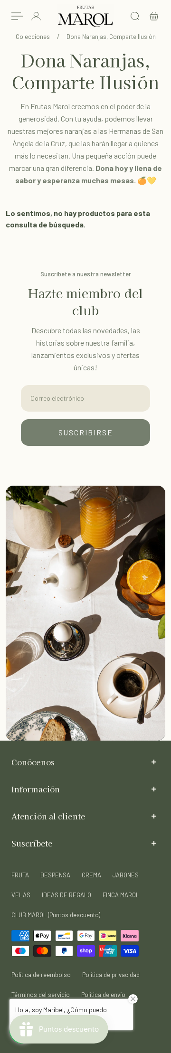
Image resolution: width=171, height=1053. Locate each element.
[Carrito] (153, 16)
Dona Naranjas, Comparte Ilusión (111, 36)
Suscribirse (85, 432)
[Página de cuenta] (36, 16)
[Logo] (85, 16)
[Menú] (17, 16)
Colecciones (33, 36)
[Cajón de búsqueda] (134, 16)
